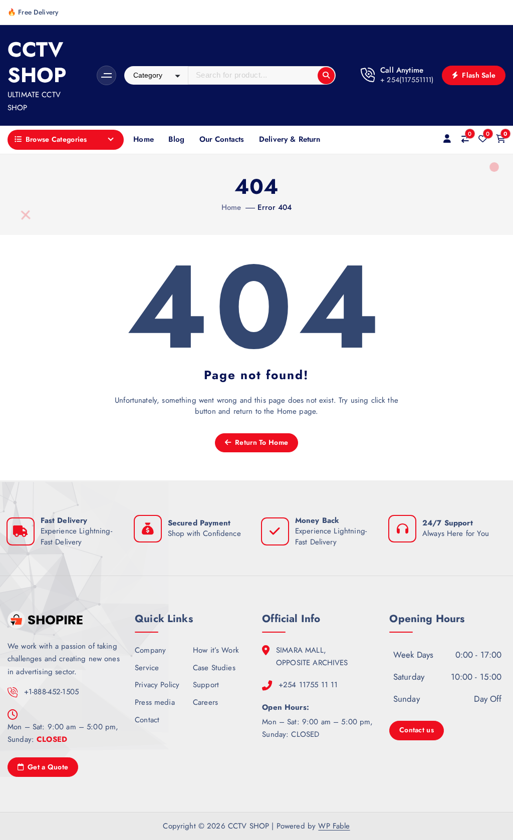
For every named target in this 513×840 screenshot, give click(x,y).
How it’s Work (216, 650)
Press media (155, 702)
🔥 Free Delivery (33, 12)
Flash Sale (477, 75)
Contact (147, 719)
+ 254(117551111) (406, 80)
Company (150, 650)
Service (147, 667)
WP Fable (334, 825)
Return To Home (260, 442)
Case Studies (214, 667)
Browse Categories (56, 139)
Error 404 (275, 207)
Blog (176, 139)
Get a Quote (47, 767)
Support (206, 684)
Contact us (416, 730)
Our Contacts (221, 139)
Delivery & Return (290, 139)
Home (143, 139)
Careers (205, 702)
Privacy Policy (157, 684)
